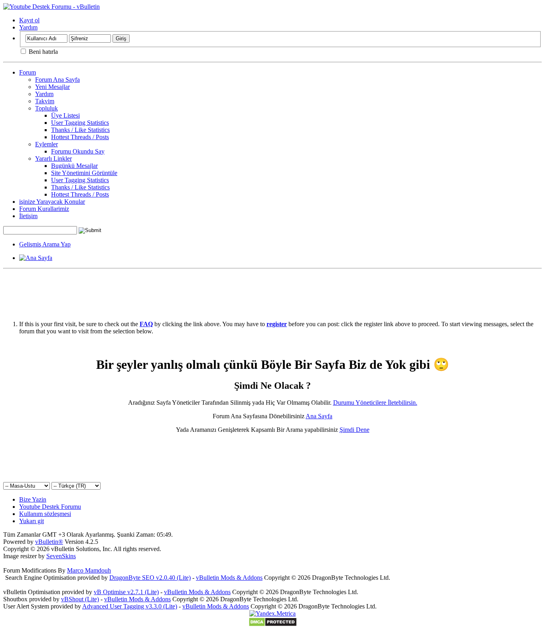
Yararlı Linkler (53, 158)
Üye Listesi (65, 115)
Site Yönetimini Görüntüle (84, 172)
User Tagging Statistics (80, 122)
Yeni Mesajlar (52, 86)
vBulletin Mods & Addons (229, 577)
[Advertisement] (272, 290)
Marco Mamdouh (89, 570)
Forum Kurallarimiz (44, 208)
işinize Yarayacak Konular (52, 201)
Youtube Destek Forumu (50, 506)
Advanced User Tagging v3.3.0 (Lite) (129, 606)
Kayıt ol (29, 20)
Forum (27, 72)
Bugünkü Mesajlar (74, 165)
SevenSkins (61, 556)
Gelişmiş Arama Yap (45, 244)
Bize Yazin (32, 499)
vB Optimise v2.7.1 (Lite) (126, 592)
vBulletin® (49, 541)
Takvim (44, 101)
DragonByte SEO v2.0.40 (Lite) (150, 577)
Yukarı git (31, 521)
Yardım (28, 27)
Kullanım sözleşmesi (45, 513)
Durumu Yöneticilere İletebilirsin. (375, 402)
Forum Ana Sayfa (57, 79)
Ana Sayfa (319, 416)
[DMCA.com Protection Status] (273, 624)
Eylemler (46, 144)
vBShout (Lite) (80, 599)
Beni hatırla (42, 51)
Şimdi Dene (354, 429)
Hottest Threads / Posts (80, 137)
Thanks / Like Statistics (80, 129)
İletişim (28, 216)
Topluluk (46, 108)
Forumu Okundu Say (78, 151)
